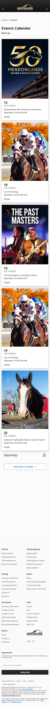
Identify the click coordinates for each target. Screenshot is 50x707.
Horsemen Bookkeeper (10, 624)
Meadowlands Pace (9, 557)
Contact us (6, 638)
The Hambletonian (9, 560)
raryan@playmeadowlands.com (11, 695)
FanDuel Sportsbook (34, 564)
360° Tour (30, 624)
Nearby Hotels (32, 621)
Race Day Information (10, 578)
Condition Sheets (8, 610)
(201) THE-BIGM (28, 689)
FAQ (24, 681)
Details (7, 116)
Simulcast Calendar (9, 589)
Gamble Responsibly (8, 684)
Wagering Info (32, 553)
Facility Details (32, 617)
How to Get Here (33, 614)
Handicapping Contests (35, 560)
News (29, 578)
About (4, 635)
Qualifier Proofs (8, 614)
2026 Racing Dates (8, 582)
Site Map (30, 681)
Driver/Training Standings (36, 582)
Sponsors (5, 596)
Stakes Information (9, 617)
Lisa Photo (5, 642)
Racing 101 (6, 592)
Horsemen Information (10, 606)
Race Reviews (32, 557)
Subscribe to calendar (24, 466)
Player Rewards (32, 568)
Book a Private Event (9, 564)
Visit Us (29, 606)
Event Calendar (7, 553)
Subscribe (25, 672)
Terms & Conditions (8, 681)
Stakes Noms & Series (10, 621)
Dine (28, 610)
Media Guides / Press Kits (36, 589)
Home (5, 20)
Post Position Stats (34, 585)
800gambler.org (16, 702)
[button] (46, 9)
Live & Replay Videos (9, 585)
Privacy (18, 681)
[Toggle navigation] (3, 9)
